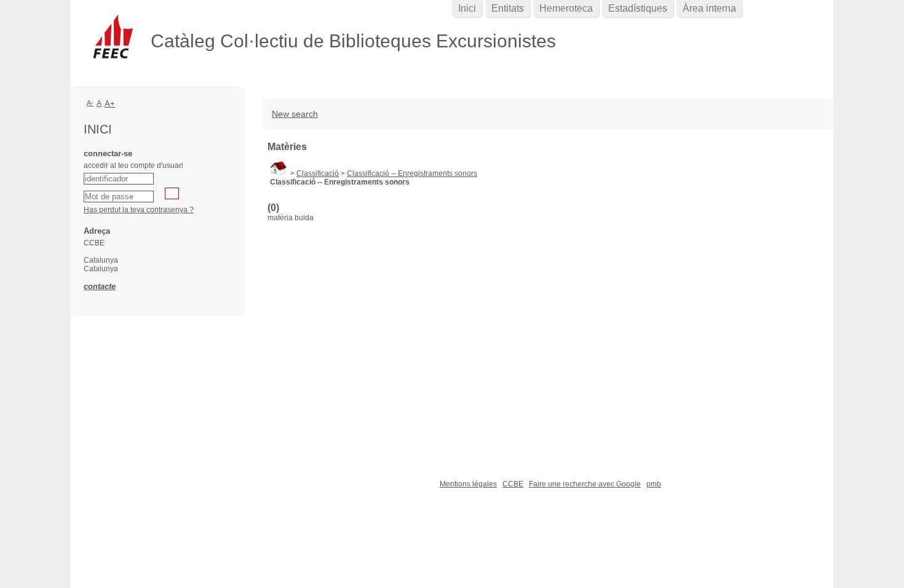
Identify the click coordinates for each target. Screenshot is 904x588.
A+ (110, 103)
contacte (100, 286)
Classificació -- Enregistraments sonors (412, 173)
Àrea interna (709, 8)
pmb (653, 484)
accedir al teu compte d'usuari (133, 165)
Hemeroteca (566, 8)
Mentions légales (468, 484)
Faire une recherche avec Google (585, 484)
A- (90, 102)
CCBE (512, 484)
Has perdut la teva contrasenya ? (139, 209)
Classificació (317, 173)
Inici (467, 8)
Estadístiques (637, 8)
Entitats (507, 8)
